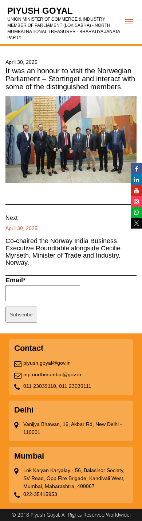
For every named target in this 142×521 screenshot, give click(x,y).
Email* (15, 280)
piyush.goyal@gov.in (47, 363)
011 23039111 (75, 386)
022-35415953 (40, 494)
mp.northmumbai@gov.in (52, 374)
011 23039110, (40, 386)
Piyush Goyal (63, 23)
